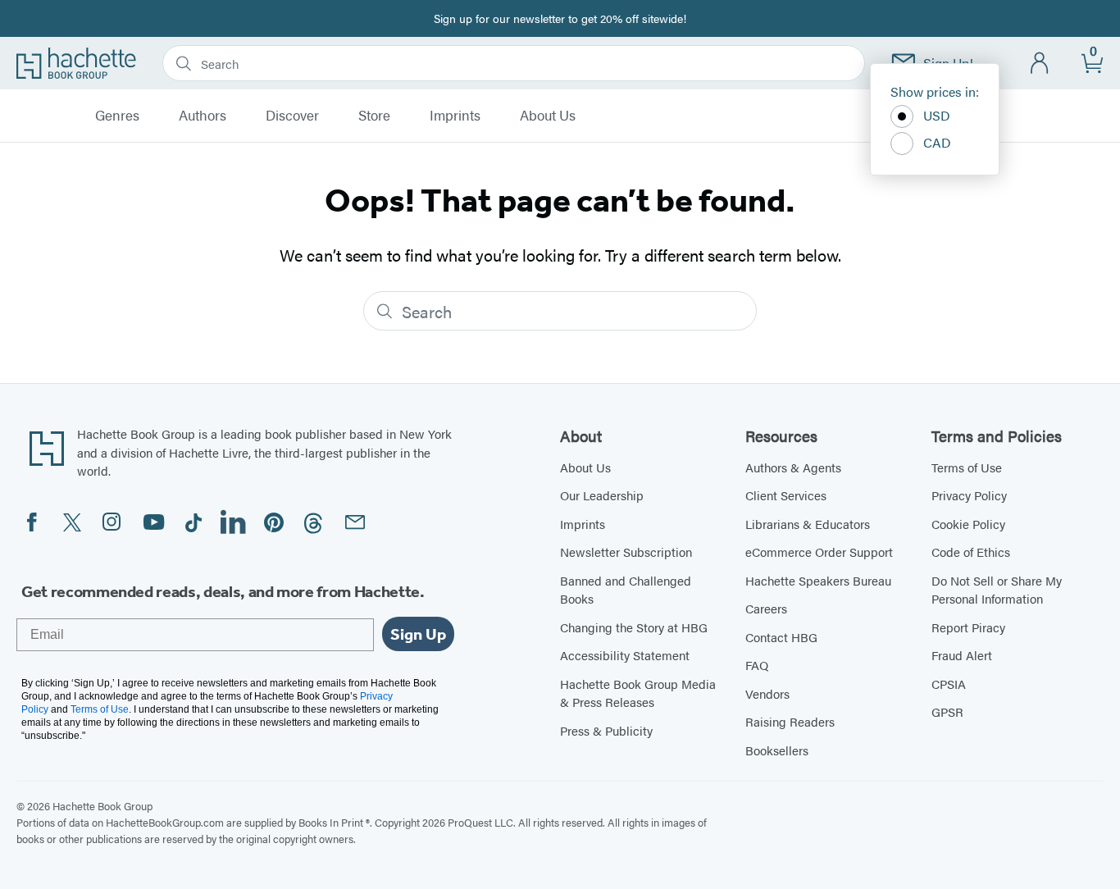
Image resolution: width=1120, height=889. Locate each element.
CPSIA (948, 683)
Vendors (767, 693)
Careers (766, 608)
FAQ (756, 664)
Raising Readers (790, 721)
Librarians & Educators (807, 523)
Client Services (785, 495)
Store (374, 116)
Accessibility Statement (625, 654)
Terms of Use (966, 467)
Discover (292, 116)
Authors (202, 116)
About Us (548, 116)
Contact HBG (781, 636)
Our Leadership (602, 495)
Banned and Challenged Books (625, 590)
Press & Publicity (606, 730)
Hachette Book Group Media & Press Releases (638, 693)
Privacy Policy (969, 495)
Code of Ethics (970, 551)
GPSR (947, 711)
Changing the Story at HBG (634, 627)
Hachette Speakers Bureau (818, 580)
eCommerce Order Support (819, 551)
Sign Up (418, 634)
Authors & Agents (793, 467)
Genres (117, 116)
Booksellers (776, 750)
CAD (937, 142)
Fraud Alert (961, 654)
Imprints (455, 116)
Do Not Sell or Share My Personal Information (996, 590)
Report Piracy (968, 627)
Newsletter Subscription (626, 551)
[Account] (1040, 63)
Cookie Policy (968, 523)
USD (936, 115)
